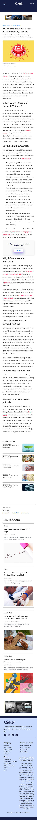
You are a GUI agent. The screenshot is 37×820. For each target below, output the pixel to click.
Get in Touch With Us (25, 745)
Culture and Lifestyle (9, 765)
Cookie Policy (23, 751)
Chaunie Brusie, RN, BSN (13, 621)
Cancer (6, 526)
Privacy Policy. (29, 760)
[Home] (19, 3)
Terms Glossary (8, 749)
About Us (6, 745)
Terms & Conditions (25, 747)
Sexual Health (6, 25)
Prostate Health (16, 25)
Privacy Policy (23, 749)
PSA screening (25, 158)
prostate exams (25, 513)
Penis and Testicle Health (7, 444)
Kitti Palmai (9, 578)
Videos (6, 768)
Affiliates (6, 753)
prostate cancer (6, 513)
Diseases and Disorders (10, 761)
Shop (5, 770)
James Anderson (10, 534)
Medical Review (8, 747)
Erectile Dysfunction (6, 455)
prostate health (15, 513)
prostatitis (7, 282)
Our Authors (7, 751)
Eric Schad (8, 65)
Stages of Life (7, 763)
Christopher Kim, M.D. (12, 67)
